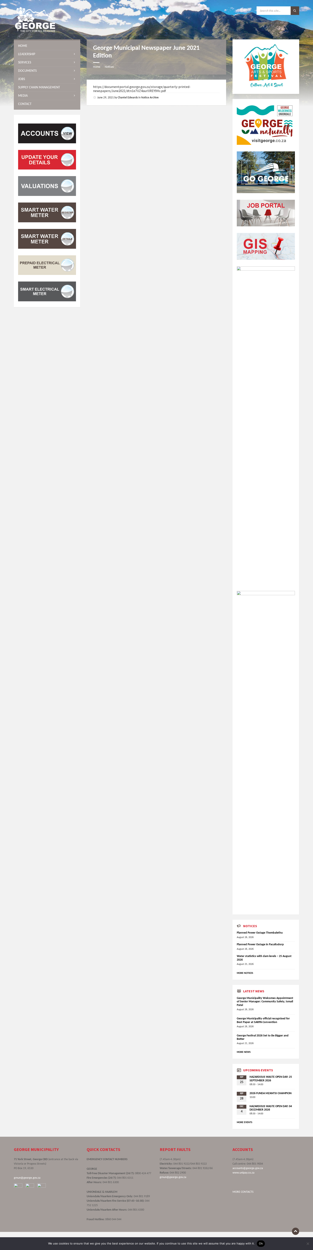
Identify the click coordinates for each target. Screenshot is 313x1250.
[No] (308, 1243)
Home (96, 67)
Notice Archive (150, 97)
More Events (244, 1122)
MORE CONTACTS (243, 1192)
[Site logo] (35, 31)
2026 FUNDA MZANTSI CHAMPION (270, 1093)
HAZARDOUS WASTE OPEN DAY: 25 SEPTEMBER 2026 (271, 1078)
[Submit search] (295, 10)
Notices (109, 67)
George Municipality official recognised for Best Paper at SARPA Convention (263, 1020)
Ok (261, 1243)
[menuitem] (47, 46)
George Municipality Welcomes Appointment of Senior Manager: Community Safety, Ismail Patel (265, 1002)
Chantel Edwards (128, 97)
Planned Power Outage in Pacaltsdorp (260, 944)
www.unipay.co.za (243, 1172)
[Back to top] (295, 1231)
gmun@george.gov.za (27, 1178)
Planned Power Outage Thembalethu (260, 932)
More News (244, 1052)
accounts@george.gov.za (248, 1168)
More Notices (245, 973)
